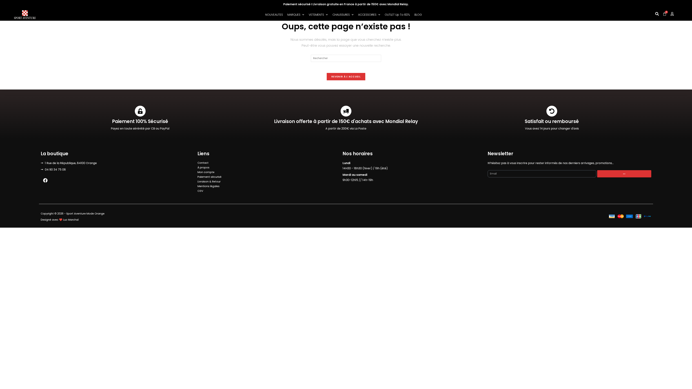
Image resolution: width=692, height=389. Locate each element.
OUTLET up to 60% (397, 15)
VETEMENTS (316, 15)
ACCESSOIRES (367, 15)
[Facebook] (45, 180)
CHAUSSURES (341, 15)
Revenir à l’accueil (346, 76)
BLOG (418, 15)
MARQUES (293, 15)
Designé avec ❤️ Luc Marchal (60, 220)
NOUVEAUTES (274, 15)
